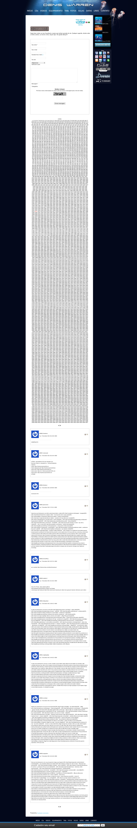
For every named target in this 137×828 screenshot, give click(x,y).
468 (40, 146)
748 (77, 161)
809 (52, 165)
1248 (51, 194)
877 (42, 169)
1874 (48, 240)
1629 (54, 222)
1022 (60, 178)
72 (32, 123)
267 (75, 133)
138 (54, 126)
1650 (60, 224)
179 (38, 129)
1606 (42, 221)
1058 (54, 180)
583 (84, 151)
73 (34, 123)
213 (61, 130)
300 (40, 136)
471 (47, 146)
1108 (33, 185)
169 (70, 127)
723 (75, 159)
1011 (83, 176)
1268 (54, 196)
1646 (48, 224)
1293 (71, 197)
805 (42, 165)
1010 (80, 176)
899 (38, 171)
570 (54, 151)
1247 (48, 194)
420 (40, 143)
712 (49, 159)
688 (49, 158)
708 (40, 159)
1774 (33, 234)
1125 (81, 185)
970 (35, 175)
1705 (54, 228)
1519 (65, 214)
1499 (63, 213)
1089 (33, 183)
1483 (71, 211)
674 (73, 157)
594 (54, 153)
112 (51, 125)
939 (75, 172)
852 (40, 168)
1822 (63, 236)
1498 (60, 213)
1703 (48, 228)
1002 (56, 176)
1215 (65, 192)
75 (37, 123)
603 (75, 153)
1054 (42, 180)
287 (66, 134)
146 (73, 126)
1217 (71, 192)
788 (59, 164)
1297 (83, 197)
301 (42, 136)
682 (35, 158)
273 (33, 134)
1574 (60, 218)
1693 (74, 227)
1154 (54, 187)
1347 (63, 201)
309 (61, 136)
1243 (36, 194)
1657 (80, 224)
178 (35, 129)
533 (80, 148)
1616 (71, 221)
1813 (36, 236)
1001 (53, 176)
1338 (36, 201)
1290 (63, 197)
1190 (48, 190)
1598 (74, 220)
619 (56, 154)
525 (61, 148)
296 (87, 134)
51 (54, 122)
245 (80, 132)
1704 (51, 228)
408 (68, 141)
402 (54, 141)
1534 (54, 215)
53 (57, 122)
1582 (83, 218)
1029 (80, 178)
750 (82, 161)
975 (47, 175)
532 (77, 148)
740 (59, 161)
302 (45, 136)
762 (54, 162)
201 (33, 130)
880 (49, 169)
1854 (45, 239)
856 (49, 168)
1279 (86, 196)
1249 (54, 194)
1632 (63, 222)
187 (56, 129)
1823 (65, 236)
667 (56, 157)
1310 (66, 199)
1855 (48, 239)
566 (45, 151)
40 (35, 122)
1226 (42, 193)
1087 (83, 182)
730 (35, 161)
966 (82, 173)
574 (63, 151)
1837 (51, 238)
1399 (48, 206)
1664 (45, 225)
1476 (51, 211)
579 (75, 151)
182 (45, 129)
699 (75, 158)
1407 (72, 206)
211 (56, 130)
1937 (65, 245)
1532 (48, 215)
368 (87, 139)
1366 (63, 203)
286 (63, 134)
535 (84, 148)
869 (80, 168)
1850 (33, 239)
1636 (74, 222)
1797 (45, 235)
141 (61, 126)
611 (38, 154)
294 (82, 134)
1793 (33, 235)
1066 (77, 180)
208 (49, 130)
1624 (39, 222)
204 (40, 130)
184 (49, 129)
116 (60, 125)
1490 (36, 213)
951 (47, 173)
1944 (86, 245)
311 (66, 136)
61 (70, 122)
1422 (60, 207)
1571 (51, 218)
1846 (77, 238)
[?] (42, 54)
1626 (45, 222)
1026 (71, 178)
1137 (60, 186)
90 (62, 123)
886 (63, 169)
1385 (63, 204)
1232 (60, 193)
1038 (51, 179)
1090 (36, 183)
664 (49, 157)
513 (33, 148)
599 (66, 153)
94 (69, 123)
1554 (57, 217)
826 (35, 166)
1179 (71, 189)
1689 (63, 227)
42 (39, 122)
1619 (80, 221)
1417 (45, 207)
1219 (77, 192)
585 (33, 153)
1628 (51, 222)
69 (84, 122)
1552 (51, 217)
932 (59, 172)
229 (42, 132)
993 (33, 176)
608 (87, 153)
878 (45, 169)
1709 (66, 228)
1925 (86, 243)
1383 (57, 204)
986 (73, 175)
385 (70, 140)
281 (52, 134)
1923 (80, 243)
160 (49, 127)
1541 (74, 215)
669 (61, 157)
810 (54, 165)
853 (42, 168)
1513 (48, 214)
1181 (77, 189)
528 (68, 148)
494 (45, 147)
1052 (36, 180)
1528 (36, 215)
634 (35, 155)
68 (82, 122)
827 (38, 166)
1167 (37, 189)
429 (61, 143)
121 (71, 125)
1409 (78, 206)
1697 (86, 227)
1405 (66, 206)
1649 (57, 224)
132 (40, 126)
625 (70, 154)
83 (51, 123)
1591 (54, 220)
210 (54, 130)
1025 (68, 178)
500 (59, 147)
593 (52, 153)
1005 (65, 176)
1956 (65, 246)
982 (63, 175)
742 (63, 161)
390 (82, 140)
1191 (51, 190)
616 (49, 154)
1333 (77, 200)
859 (56, 168)
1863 (71, 239)
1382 (54, 204)
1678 (86, 225)
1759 (45, 232)
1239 (80, 193)
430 (63, 143)
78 (42, 123)
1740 (45, 231)
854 (45, 168)
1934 (57, 245)
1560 (74, 217)
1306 (54, 199)
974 (45, 175)
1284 (45, 197)
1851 (36, 239)
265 (70, 133)
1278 (83, 196)
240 (68, 132)
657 (33, 157)
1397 (42, 206)
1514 (51, 214)
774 (82, 162)
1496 (54, 213)
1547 (36, 217)
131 (38, 126)
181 (42, 129)
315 (75, 136)
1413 (33, 207)
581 (80, 151)
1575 (63, 218)
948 (40, 173)
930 (54, 172)
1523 (77, 214)
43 (40, 122)
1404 (63, 206)
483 (75, 146)
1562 (80, 217)
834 (54, 166)
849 (33, 168)
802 (35, 165)
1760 (48, 232)
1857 (54, 239)
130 (35, 126)
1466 (77, 210)
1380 (48, 204)
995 (38, 176)
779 (38, 164)
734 (45, 161)
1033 (36, 179)
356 (59, 139)
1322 (45, 200)
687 (47, 158)
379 (56, 140)
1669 (60, 225)
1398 (45, 206)
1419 (51, 207)
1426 (71, 207)
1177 (65, 189)
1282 (39, 197)
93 (67, 123)
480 (68, 146)
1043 (65, 179)
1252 (63, 194)
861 (61, 168)
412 (77, 141)
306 (54, 136)
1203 (86, 190)
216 (68, 130)
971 (38, 175)
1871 (39, 240)
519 (47, 148)
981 (61, 175)
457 (70, 144)
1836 (48, 238)
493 (42, 147)
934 (63, 172)
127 (85, 125)
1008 (74, 176)
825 (33, 166)
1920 (71, 243)
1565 (33, 218)
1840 (60, 238)
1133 (48, 186)
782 (45, 164)
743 (66, 161)
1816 (45, 236)
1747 (65, 231)
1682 (42, 227)
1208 (45, 192)
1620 (83, 221)
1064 (71, 180)
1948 (42, 246)
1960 (77, 246)
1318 (33, 200)
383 (66, 140)
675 (75, 157)
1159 (68, 187)
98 (76, 123)
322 (35, 137)
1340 (42, 201)
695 (66, 158)
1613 (63, 221)
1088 (86, 182)
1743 (54, 231)
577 (70, 151)
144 (68, 126)
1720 (42, 229)
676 (77, 157)
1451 (33, 210)
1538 (65, 215)
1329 (65, 200)
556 (77, 150)
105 (35, 125)
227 (38, 132)
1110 (38, 185)
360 (68, 139)
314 (73, 136)
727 (84, 159)
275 (38, 134)
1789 (77, 234)
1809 (80, 235)
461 (80, 144)
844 (77, 166)
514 (35, 148)
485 (80, 146)
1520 (68, 214)
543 (47, 150)
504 (68, 147)
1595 (65, 220)
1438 (51, 208)
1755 (33, 232)
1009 (77, 176)
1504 (77, 213)
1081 (65, 182)
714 (54, 159)
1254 (68, 194)
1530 (42, 215)
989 (80, 175)
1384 (60, 204)
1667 (54, 225)
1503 (74, 213)
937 (70, 172)
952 (49, 173)
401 (52, 141)
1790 (80, 234)
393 (33, 141)
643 (56, 155)
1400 (51, 206)
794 (73, 164)
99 (77, 123)
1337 (33, 201)
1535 (57, 215)
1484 (74, 211)
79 (44, 123)
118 (64, 125)
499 (56, 147)
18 (55, 120)
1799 (51, 235)
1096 (54, 183)
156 (40, 127)
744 (68, 161)
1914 (54, 243)
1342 (48, 201)
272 (87, 133)
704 (87, 158)
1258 (80, 194)
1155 (57, 187)
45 (44, 122)
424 (49, 143)
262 (63, 133)
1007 (71, 176)
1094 (48, 183)
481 (70, 146)
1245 (42, 194)
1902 (74, 242)
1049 (83, 179)
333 (61, 137)
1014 (36, 178)
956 (59, 173)
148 (77, 126)
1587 (42, 220)
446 (45, 144)
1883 (74, 240)
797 (80, 164)
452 (59, 144)
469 (42, 146)
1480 (63, 211)
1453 (39, 210)
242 (73, 132)
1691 (68, 227)
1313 (74, 199)
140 (59, 126)
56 (62, 122)
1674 (74, 225)
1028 (77, 178)
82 (49, 123)
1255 (71, 194)
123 (76, 125)
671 (66, 157)
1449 (83, 208)
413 (80, 141)
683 (38, 158)
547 (56, 150)
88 (59, 123)
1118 (61, 185)
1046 (74, 179)
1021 (57, 178)
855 (47, 168)
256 (49, 133)
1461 (63, 210)
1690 (65, 227)
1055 (45, 180)
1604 (36, 221)
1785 (65, 234)
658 (35, 157)
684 (40, 158)
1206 (39, 192)
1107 (86, 183)
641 (52, 155)
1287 (54, 197)
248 (87, 132)
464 (87, 144)
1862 (68, 239)
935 (66, 172)
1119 (64, 185)
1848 (83, 238)
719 (66, 159)
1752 (80, 231)
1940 (74, 245)
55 (60, 122)
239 (66, 132)
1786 (68, 234)
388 (77, 140)
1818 (51, 236)
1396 (39, 206)
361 (70, 139)
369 (33, 140)
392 (87, 140)
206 (45, 130)
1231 (57, 193)
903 (47, 171)
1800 (54, 235)
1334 (80, 200)
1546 (33, 217)
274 (35, 134)
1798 (48, 235)
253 (42, 133)
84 (52, 123)
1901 (71, 242)
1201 (80, 190)
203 (38, 130)
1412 (86, 206)
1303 (45, 199)
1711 (72, 228)
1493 (45, 213)
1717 (33, 229)
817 (70, 165)
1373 (83, 203)
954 (54, 173)
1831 (33, 238)
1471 (36, 211)
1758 (42, 232)
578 (73, 151)
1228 (48, 193)
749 (80, 161)
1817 (48, 236)
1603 (33, 221)
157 (42, 127)
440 (87, 143)
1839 (57, 238)
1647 (51, 224)
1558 (68, 217)
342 (82, 137)
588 (40, 153)
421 (42, 143)
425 (52, 143)
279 (47, 134)
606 (82, 153)
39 (33, 122)
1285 (48, 197)
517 (42, 148)
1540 (71, 215)
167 (66, 127)
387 (75, 140)
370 (35, 140)
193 (70, 129)
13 (46, 120)
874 (35, 169)
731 (38, 161)
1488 (86, 211)
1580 (77, 218)
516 (40, 148)
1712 (74, 228)
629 (80, 154)
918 (82, 171)
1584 (33, 220)
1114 (50, 185)
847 (84, 166)
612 (40, 154)
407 (66, 141)
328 (49, 137)
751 (84, 161)
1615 (68, 221)
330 (54, 137)
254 (45, 133)
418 (35, 143)
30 (75, 120)
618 (54, 154)
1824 (68, 236)
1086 (80, 182)
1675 (77, 225)
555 (75, 150)
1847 (80, 238)
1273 (68, 196)
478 (63, 146)
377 (52, 140)
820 (77, 165)
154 (35, 127)
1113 (47, 185)
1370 (74, 203)
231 (47, 132)
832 (49, 166)
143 (66, 126)
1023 (63, 178)
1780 (51, 234)
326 (45, 137)
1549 (42, 217)
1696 (83, 227)
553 (70, 150)
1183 (83, 189)
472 (49, 146)
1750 (74, 231)
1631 (60, 222)
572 (59, 151)
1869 (33, 240)
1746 (63, 231)
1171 (48, 189)
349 (42, 139)
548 (59, 150)
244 (77, 132)
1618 (77, 221)
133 (42, 126)
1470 (33, 211)
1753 (83, 231)
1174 (57, 189)
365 (80, 139)
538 (35, 150)
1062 (65, 180)
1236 (71, 193)
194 (73, 129)
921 (33, 172)
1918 (65, 243)
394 (35, 141)
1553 (54, 217)
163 (56, 127)
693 (61, 158)
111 (48, 125)
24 (65, 120)
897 (33, 171)
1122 (72, 185)
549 (61, 150)
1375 (33, 204)
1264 (42, 196)
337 (70, 137)
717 (61, 159)
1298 (86, 197)
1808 (78, 235)
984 (68, 175)
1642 (36, 224)
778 (35, 164)
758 (45, 162)
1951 (51, 246)
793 (70, 164)
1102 (72, 183)
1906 (86, 242)
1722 (48, 229)
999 (47, 176)
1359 (42, 203)
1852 (39, 239)
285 (61, 134)
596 (59, 153)
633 (33, 155)
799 (84, 164)
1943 (83, 245)
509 (80, 147)
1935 (60, 245)
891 (75, 169)
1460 (60, 210)
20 (58, 120)
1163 (80, 187)
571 (56, 151)
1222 (86, 192)
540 (40, 150)
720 (68, 159)
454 (63, 144)
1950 (48, 246)
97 (74, 123)
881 (52, 169)
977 (52, 175)
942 (82, 172)
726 (82, 159)
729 (33, 161)
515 (38, 148)
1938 (68, 245)
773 (80, 162)
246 (82, 132)
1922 (77, 243)
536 (87, 148)
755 (38, 162)
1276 (77, 196)
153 (33, 127)
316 (77, 136)
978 (54, 175)
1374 (86, 203)
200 (87, 129)
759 (47, 162)
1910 (42, 243)
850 (35, 168)
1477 (54, 211)
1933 (54, 245)
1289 (60, 197)
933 (61, 172)
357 (61, 139)
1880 (65, 240)
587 (38, 153)
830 (45, 166)
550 (63, 150)
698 (73, 158)
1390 (77, 204)
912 (68, 171)
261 (61, 133)
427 (56, 143)
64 (75, 122)
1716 (86, 228)
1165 (86, 187)
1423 (63, 207)
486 (82, 146)
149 (80, 126)
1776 (39, 234)
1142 (74, 186)
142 (63, 126)
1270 (60, 196)
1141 (71, 186)
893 (80, 169)
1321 (42, 200)
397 (42, 141)
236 (59, 132)
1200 (77, 190)
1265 (45, 196)
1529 (39, 215)
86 (56, 123)
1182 (80, 189)
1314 (77, 199)
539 (38, 150)
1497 (57, 213)
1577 (68, 218)
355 (56, 139)
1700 (39, 228)
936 (68, 172)
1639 (83, 222)
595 (56, 153)
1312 (71, 199)
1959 (74, 246)
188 (59, 129)
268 (77, 133)
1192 (54, 190)
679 (84, 157)
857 (52, 168)
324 (40, 137)
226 (35, 132)
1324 (51, 200)
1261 (33, 196)
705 (33, 159)
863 (66, 168)
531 (75, 148)
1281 (36, 197)
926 (45, 172)
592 (49, 153)
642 (54, 155)
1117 (58, 185)
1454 (42, 210)
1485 (77, 211)
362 (73, 139)
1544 (83, 215)
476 (59, 146)
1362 (51, 203)
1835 (45, 238)
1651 (63, 224)
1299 (33, 199)
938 (73, 172)
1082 (68, 182)
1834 (42, 238)
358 (63, 139)
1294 (74, 197)
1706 (57, 228)
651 (75, 155)
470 (45, 146)
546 (54, 150)
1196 (65, 190)
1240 (83, 193)
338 (73, 137)
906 (54, 171)
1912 (48, 243)
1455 (45, 210)
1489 (33, 213)
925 (42, 172)
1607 (45, 221)
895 (84, 169)
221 (80, 130)
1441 (60, 208)
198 (82, 129)
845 (80, 166)
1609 (51, 221)
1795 (39, 235)
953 (52, 173)
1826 (74, 236)
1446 (74, 208)
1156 (60, 187)
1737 (36, 231)
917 (80, 171)
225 (33, 132)
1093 (45, 183)
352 (49, 139)
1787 (71, 234)
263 (66, 133)
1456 (48, 210)
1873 (45, 240)
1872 (42, 240)
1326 (57, 200)
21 (60, 120)
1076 (51, 182)
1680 (36, 227)
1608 (48, 221)
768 (68, 162)
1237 (74, 193)
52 (55, 122)
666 (54, 157)
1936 (63, 245)
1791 (83, 234)
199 (84, 129)
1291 (65, 197)
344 (87, 137)
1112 (44, 185)
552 (68, 150)
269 (80, 133)
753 (33, 162)
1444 (68, 208)
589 (42, 153)
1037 (48, 179)
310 (63, 136)
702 (82, 158)
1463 (68, 210)
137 (52, 126)
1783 (60, 234)
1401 (54, 206)
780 (40, 164)
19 (57, 120)
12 (45, 120)
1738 (39, 231)
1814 (39, 236)
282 (54, 134)
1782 (57, 234)
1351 (74, 201)
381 (61, 140)
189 (61, 129)
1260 (86, 194)
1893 (48, 242)
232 (49, 132)
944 (87, 172)
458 (73, 144)
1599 (77, 220)
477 (61, 146)
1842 (65, 238)
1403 (60, 206)
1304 (48, 199)
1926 (33, 245)
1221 (83, 192)
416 (87, 141)
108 (42, 125)
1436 (45, 208)
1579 (74, 218)
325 (42, 137)
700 (77, 158)
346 (35, 139)
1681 (39, 227)
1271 (63, 196)
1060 (60, 180)
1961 (80, 246)
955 (56, 173)
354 (54, 139)
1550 (45, 217)
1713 (77, 228)
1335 (83, 200)
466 (35, 146)
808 (49, 165)
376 (49, 140)
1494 (48, 213)
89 (61, 123)
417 (33, 143)
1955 (63, 246)
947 (38, 173)
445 (42, 144)
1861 (65, 239)
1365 (60, 203)
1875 (51, 240)
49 (50, 122)
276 (40, 134)
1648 (54, 224)
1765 (63, 232)
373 (42, 140)
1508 (33, 214)
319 (84, 136)
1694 (77, 227)
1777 (42, 234)
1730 (71, 229)
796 (77, 164)
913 (70, 171)
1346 (60, 201)
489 (33, 147)
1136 (57, 186)
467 (38, 146)
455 (66, 144)
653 (80, 155)
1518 (63, 214)
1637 (77, 222)
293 (80, 134)
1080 (63, 182)
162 (54, 127)
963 (75, 173)
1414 (36, 207)
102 (84, 123)
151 (84, 126)
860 (59, 168)
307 (56, 136)
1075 (48, 182)
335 (66, 137)
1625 (42, 222)
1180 (74, 189)
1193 (57, 190)
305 (52, 136)
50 (52, 122)
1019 (51, 178)
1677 (83, 225)
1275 (74, 196)
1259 (83, 194)
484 (77, 146)
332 (59, 137)
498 (54, 147)
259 (56, 133)
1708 (63, 228)
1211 (54, 192)
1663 (42, 225)
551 (66, 150)
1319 (36, 200)
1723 (51, 229)
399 (47, 141)
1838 (54, 238)
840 (68, 166)
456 (68, 144)
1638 (80, 222)
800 (87, 164)
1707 (60, 228)
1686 (54, 227)
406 (63, 141)
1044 (68, 179)
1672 (68, 225)
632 (87, 154)
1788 (74, 234)
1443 (65, 208)
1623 (36, 222)
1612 (60, 221)
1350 (71, 201)
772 (77, 162)
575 (66, 151)
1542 (77, 215)
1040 (57, 179)
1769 (74, 232)
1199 (74, 190)
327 (47, 137)
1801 (57, 235)
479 (66, 146)
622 (63, 154)
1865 (77, 239)
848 (87, 166)
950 (45, 173)
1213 (60, 192)
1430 (83, 207)
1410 (80, 206)
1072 (39, 182)
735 (47, 161)
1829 (83, 236)
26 (68, 120)
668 (59, 157)
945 (33, 173)
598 (63, 153)
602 (73, 153)
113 (53, 125)
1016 (42, 178)
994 (36, 176)
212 (59, 130)
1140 (68, 186)
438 (82, 143)
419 (38, 143)
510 (82, 147)
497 (52, 147)
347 (38, 139)
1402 (57, 206)
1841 (63, 238)
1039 (54, 179)
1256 (74, 194)
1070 (33, 182)
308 (59, 136)
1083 (71, 182)
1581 (80, 218)
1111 (41, 185)
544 (49, 150)
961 (70, 173)
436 (77, 143)
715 (56, 159)
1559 (71, 217)
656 (87, 155)
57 (64, 122)
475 (56, 146)
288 (68, 134)
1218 (74, 192)
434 (73, 143)
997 (43, 176)
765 (61, 162)
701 (80, 158)
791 (66, 164)
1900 (68, 242)
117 (62, 125)
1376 (36, 204)
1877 (57, 240)
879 (47, 169)
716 (59, 159)
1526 (86, 214)
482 (73, 146)
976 (49, 175)
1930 (45, 245)
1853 (42, 239)
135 (47, 126)
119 (66, 125)
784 (49, 164)
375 (47, 140)
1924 (83, 243)
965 (80, 173)
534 (82, 148)
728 (87, 159)
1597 (71, 220)
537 (33, 150)
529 (70, 148)
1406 (69, 206)
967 (84, 173)
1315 (80, 199)
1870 (36, 240)
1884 (77, 240)
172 (77, 127)
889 (70, 169)
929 (52, 172)
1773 (86, 232)
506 (73, 147)
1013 (33, 178)
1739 (42, 231)
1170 (45, 189)
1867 (83, 239)
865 (70, 168)
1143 (77, 186)
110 (46, 125)
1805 (69, 235)
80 (46, 123)
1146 (86, 186)
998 (45, 176)
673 (70, 157)
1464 (71, 210)
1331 (71, 200)
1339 (39, 201)
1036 (45, 179)
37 (87, 120)
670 (63, 157)
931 (56, 172)
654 (82, 155)
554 (73, 150)
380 (59, 140)
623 (66, 154)
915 (75, 171)
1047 (77, 179)
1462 (65, 210)
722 (73, 159)
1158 (65, 187)
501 (61, 147)
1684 (48, 227)
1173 (54, 189)
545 (52, 150)
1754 (86, 231)
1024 (65, 178)
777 (33, 164)
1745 (60, 231)
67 (80, 122)
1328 (63, 200)
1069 (86, 180)
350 (45, 139)
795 (75, 164)
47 (47, 122)
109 (44, 125)
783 (47, 164)
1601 (83, 220)
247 (84, 132)
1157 (63, 187)
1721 (45, 229)
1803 (63, 235)
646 (63, 155)
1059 (57, 180)
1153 (51, 187)
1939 (71, 245)
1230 (54, 193)
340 (77, 137)
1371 (77, 203)
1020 (54, 178)
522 (54, 148)
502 (63, 147)
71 (87, 122)
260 (59, 133)
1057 (51, 180)
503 (66, 147)
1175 (60, 189)
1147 (34, 187)
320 (87, 136)
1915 (57, 243)
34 (82, 120)
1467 (80, 210)
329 (52, 137)
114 (55, 125)
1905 (83, 242)
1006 (68, 176)
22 (62, 120)
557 (80, 150)
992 (87, 175)
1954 (60, 246)
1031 (86, 178)
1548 (39, 217)
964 (77, 173)
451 (56, 144)
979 (56, 175)
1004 (62, 176)
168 (68, 127)
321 (33, 137)
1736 (33, 231)
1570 (48, 218)
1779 (48, 234)
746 (73, 161)
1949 (45, 246)
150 (82, 126)
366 (82, 139)
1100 (66, 183)
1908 (36, 243)
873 (33, 169)
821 (80, 165)
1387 (68, 204)
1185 (33, 190)
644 (59, 155)
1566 (36, 218)
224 (87, 130)
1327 (60, 200)
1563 (83, 217)
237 (61, 132)
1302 (42, 199)
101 (82, 123)
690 (54, 158)
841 (70, 166)
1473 (42, 211)
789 (61, 164)
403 (56, 141)
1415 (39, 207)
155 (38, 127)
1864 (74, 239)
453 (61, 144)
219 (75, 130)
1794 (36, 235)
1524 (80, 214)
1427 (74, 207)
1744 (57, 231)
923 (38, 172)
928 (49, 172)
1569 (45, 218)
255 (47, 133)
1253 (65, 194)
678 (82, 157)
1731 (74, 229)
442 (35, 144)
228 (40, 132)
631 (84, 154)
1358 (39, 203)
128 (87, 125)
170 (73, 127)
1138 (63, 186)
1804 (66, 235)
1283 (42, 197)
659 (38, 157)
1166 (34, 189)
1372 (80, 203)
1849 (86, 238)
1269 (57, 196)
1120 (66, 185)
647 (66, 155)
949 (42, 173)
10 (41, 120)
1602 (86, 220)
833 (52, 166)
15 (50, 120)
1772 (83, 232)
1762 (54, 232)
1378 (42, 204)
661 (42, 157)
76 (39, 123)
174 (82, 127)
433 (70, 143)
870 (82, 168)
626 (73, 154)
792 (68, 164)
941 (80, 172)
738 (54, 161)
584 (87, 151)
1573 (57, 218)
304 (49, 136)
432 (68, 143)
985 (70, 175)
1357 (36, 203)
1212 (57, 192)
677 (80, 157)
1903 (77, 242)
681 (33, 158)
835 (56, 166)
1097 (57, 183)
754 (35, 162)
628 (77, 154)
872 (87, 168)
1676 (80, 225)
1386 (65, 204)
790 (63, 164)
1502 (71, 213)
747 (75, 161)
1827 (77, 236)
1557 (65, 217)
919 (84, 171)
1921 (74, 243)
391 (84, 140)
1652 (65, 224)
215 (66, 130)
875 (38, 169)
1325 (54, 200)
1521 (71, 214)
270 (82, 133)
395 (38, 141)
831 (47, 166)
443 (38, 144)
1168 (39, 189)
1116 (55, 185)
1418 (48, 207)
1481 (65, 211)
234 (54, 132)
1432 (33, 208)
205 (42, 130)
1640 (86, 222)
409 (70, 141)
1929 (42, 245)
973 (42, 175)
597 (61, 153)
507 (75, 147)
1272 (65, 196)
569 (52, 151)
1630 (57, 222)
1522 (74, 214)
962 (73, 173)
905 (52, 171)
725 (80, 159)
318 (82, 136)
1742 (51, 231)
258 (54, 133)
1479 (60, 211)
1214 (63, 192)
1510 (39, 214)
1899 (65, 242)
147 (75, 126)
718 (63, 159)
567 (47, 151)
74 (36, 123)
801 (33, 165)
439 (84, 143)
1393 (86, 204)
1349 (68, 201)
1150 (42, 187)
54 (59, 122)
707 (38, 159)
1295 (77, 197)
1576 (65, 218)
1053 (39, 180)
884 (59, 169)
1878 (60, 240)
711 (47, 159)
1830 (86, 236)
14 (48, 120)
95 (71, 123)
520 (49, 148)
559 (84, 150)
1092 (42, 183)
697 (70, 158)
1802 (60, 235)
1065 (74, 180)
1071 (36, 182)
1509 (36, 214)
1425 (68, 207)
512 (87, 147)
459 (75, 144)
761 (52, 162)
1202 (83, 190)
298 (35, 136)
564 (40, 151)
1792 (86, 234)
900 (40, 171)
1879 (63, 240)
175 (84, 127)
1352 (77, 201)
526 (63, 148)
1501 (68, 213)
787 (56, 164)
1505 (80, 213)
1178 (68, 189)
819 (75, 165)
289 (70, 134)
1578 (71, 218)
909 (61, 171)
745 (70, 161)
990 (82, 175)
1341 (45, 201)
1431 (86, 207)
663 (47, 157)
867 (75, 168)
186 (54, 129)
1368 (68, 203)
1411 (83, 206)
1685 (51, 227)
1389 (74, 204)
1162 (77, 187)
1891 (42, 242)
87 (57, 123)
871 (84, 168)
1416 (42, 207)
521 (52, 148)
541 (42, 150)
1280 (33, 197)
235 (56, 132)
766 (63, 162)
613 (42, 154)
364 (77, 139)
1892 (45, 242)
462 (82, 144)
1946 (36, 246)
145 (70, 126)
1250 (57, 194)
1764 (60, 232)
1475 (48, 211)
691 (56, 158)
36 (85, 120)
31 (77, 120)
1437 (48, 208)
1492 (42, 213)
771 (75, 162)
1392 (83, 204)
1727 (63, 229)
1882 (71, 240)
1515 (54, 214)
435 (75, 143)
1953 (57, 246)
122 (73, 125)
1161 (74, 187)
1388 (71, 204)
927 (47, 172)
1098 (60, 183)
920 (87, 171)
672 (68, 157)
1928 (39, 245)
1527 (33, 215)
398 (45, 141)
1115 (52, 185)
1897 (60, 242)
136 (49, 126)
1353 (80, 201)
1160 (71, 187)
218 (73, 130)
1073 (42, 182)
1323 (48, 200)
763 (56, 162)
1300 (36, 199)
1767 (68, 232)
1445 (71, 208)
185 (52, 129)
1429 (80, 207)
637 (42, 155)
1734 (83, 229)
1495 (51, 213)
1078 (57, 182)
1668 (57, 225)
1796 (42, 235)
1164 (83, 187)
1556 (63, 217)
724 (77, 159)
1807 (75, 235)
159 (47, 127)
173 (80, 127)
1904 (80, 242)
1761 (51, 232)
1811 (86, 235)
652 (77, 155)
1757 (39, 232)
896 (87, 169)
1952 (54, 246)
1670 (63, 225)
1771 (80, 232)
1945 (33, 246)
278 (45, 134)
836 (59, 166)
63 (74, 122)
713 (52, 159)
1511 (42, 214)
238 (63, 132)
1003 (59, 176)
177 (33, 129)
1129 (37, 186)
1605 (39, 221)
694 (63, 158)
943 (84, 172)
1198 (71, 190)
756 (40, 162)
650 (73, 155)
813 (61, 165)
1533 (51, 215)
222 (82, 130)
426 (54, 143)
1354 (83, 201)
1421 (57, 207)
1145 (83, 186)
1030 (83, 178)
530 (73, 148)
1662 (39, 225)
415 (84, 141)
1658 (83, 224)
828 (40, 166)
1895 (54, 242)
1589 (48, 220)
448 (49, 144)
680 (87, 157)
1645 (45, 224)
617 (52, 154)
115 (57, 125)
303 (47, 136)
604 (77, 153)
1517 (60, 214)
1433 (36, 208)
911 (66, 171)
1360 (45, 203)
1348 (65, 201)
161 (52, 127)
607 (84, 153)
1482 (68, 211)
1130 (39, 186)
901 (42, 171)
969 (33, 175)
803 (38, 165)
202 (35, 130)
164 (59, 127)
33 (80, 120)
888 (68, 169)
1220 (80, 192)
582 (82, 151)
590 (45, 153)
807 (47, 165)
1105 (80, 183)
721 (70, 159)
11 (43, 120)
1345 (57, 201)
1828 (80, 236)
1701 (42, 228)
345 (33, 139)
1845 (74, 238)
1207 (42, 192)
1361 (48, 203)
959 (66, 173)
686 (45, 158)
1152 (48, 187)
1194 (59, 190)
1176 (63, 189)
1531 (45, 215)
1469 (86, 210)
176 (87, 127)
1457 (51, 210)
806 (45, 165)
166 (63, 127)
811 (56, 165)
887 (66, 169)
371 (38, 140)
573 (61, 151)
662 (45, 157)
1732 (77, 229)
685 (42, 158)
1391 (80, 204)
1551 (48, 217)
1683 (45, 227)
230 (45, 132)
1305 (51, 199)
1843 (68, 238)
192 (68, 129)
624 (68, 154)
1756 (36, 232)
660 (40, 157)
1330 (68, 200)
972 (40, 175)
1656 (77, 224)
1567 (39, 218)
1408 (75, 206)
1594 (63, 220)
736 (49, 161)
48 (49, 122)
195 (75, 129)
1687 (57, 227)
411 (75, 141)
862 (63, 168)
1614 (65, 221)
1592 (57, 220)
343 (84, 137)
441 (33, 144)
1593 (60, 220)
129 (33, 126)
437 (80, 143)
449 (52, 144)
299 (38, 136)
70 (85, 122)
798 (82, 164)
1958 (71, 246)
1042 (63, 179)
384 (68, 140)
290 (73, 134)
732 (40, 161)
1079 (60, 182)
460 (77, 144)
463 (84, 144)
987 (75, 175)
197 (80, 129)
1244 (39, 194)
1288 (57, 197)
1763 (57, 232)
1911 (45, 243)
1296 (80, 197)
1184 (86, 189)
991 (84, 175)
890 (73, 169)
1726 (60, 229)
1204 (33, 192)
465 (33, 146)
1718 (36, 229)
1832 (36, 238)
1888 (33, 242)
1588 (45, 220)
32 (78, 120)
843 (75, 166)
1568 (42, 218)
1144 (80, 186)
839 (66, 166)
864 (68, 168)
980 (59, 175)
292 (77, 134)
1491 (39, 213)
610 (35, 154)
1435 (42, 208)
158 (45, 127)
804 (40, 165)
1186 (36, 190)
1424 (65, 207)
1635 (71, 222)
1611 (57, 221)
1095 (51, 183)
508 (77, 147)
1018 (48, 178)
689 (52, 158)
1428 (77, 207)
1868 (86, 239)
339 (75, 137)
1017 (45, 178)
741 (61, 161)
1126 (84, 185)
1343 (51, 201)
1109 (36, 185)
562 (35, 151)
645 (61, 155)
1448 (80, 208)
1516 (57, 214)
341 (80, 137)
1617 (74, 221)
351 (47, 139)
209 (52, 130)
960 (68, 173)
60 (69, 122)
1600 (80, 220)
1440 (57, 208)
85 (54, 123)
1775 (36, 234)
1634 (68, 222)
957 (61, 173)
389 (80, 140)
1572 (54, 218)
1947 (39, 246)
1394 (33, 206)
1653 (68, 224)
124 (78, 125)
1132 (45, 186)
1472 (39, 211)
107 (39, 125)
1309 (63, 199)
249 (33, 133)
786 (54, 164)
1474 (45, 211)
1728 (65, 229)
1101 (69, 183)
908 (59, 171)
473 (52, 146)
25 (67, 120)
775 (84, 162)
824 (87, 165)
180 (40, 129)
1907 (33, 243)
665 (52, 157)
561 (33, 151)
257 (52, 133)
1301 (39, 199)
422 (45, 143)
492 (40, 147)
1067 (80, 180)
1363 (54, 203)
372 (40, 140)
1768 (71, 232)
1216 (68, 192)
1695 (80, 227)
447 (47, 144)
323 (38, 137)
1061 (63, 180)
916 (77, 171)
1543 (80, 215)
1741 (48, 231)
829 (42, 166)
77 (41, 123)
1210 (51, 192)
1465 (74, 210)
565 (42, 151)
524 (59, 148)
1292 (68, 197)
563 (38, 151)
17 (53, 120)
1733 (80, 229)
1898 (63, 242)
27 (70, 120)
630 (82, 154)
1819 (54, 236)
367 (84, 139)
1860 (63, 239)
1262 (36, 196)
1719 (39, 229)
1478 (57, 211)
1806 (72, 235)
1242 (33, 194)
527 (66, 148)
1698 (33, 228)
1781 (54, 234)
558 (82, 150)
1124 (78, 185)
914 (73, 171)
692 (59, 158)
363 (75, 139)
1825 (71, 236)
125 (80, 125)
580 (77, 151)
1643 (39, 224)
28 (72, 120)
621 (61, 154)
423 (47, 143)
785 (52, 164)
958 (63, 173)
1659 (86, 224)
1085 (77, 182)
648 (68, 155)
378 (54, 140)
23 (63, 120)
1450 (86, 208)
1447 (77, 208)
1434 (39, 208)
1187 (39, 190)
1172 (51, 189)
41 (37, 122)
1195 (62, 190)
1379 (45, 204)
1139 (65, 186)
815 (66, 165)
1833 (39, 238)
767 (66, 162)
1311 (69, 199)
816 (68, 165)
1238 (77, 193)
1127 (87, 185)
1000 (50, 176)
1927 (36, 245)
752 (87, 161)
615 (47, 154)
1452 (36, 210)
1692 (71, 227)
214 (63, 130)
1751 (77, 231)
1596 (68, 220)
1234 (65, 193)
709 (42, 159)
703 (84, 158)
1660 (33, 225)
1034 (39, 179)
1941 (77, 245)
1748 (68, 231)
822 (82, 165)
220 (77, 130)
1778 (45, 234)
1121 (69, 185)
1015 (39, 178)
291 (75, 134)
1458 (54, 210)
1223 (33, 193)
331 (56, 137)
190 (63, 129)
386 (73, 140)
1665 (48, 225)
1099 (63, 183)
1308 (60, 199)
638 (45, 155)
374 (45, 140)
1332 (74, 200)
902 (45, 171)
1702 (45, 228)
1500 (65, 213)
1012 (86, 176)
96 (72, 123)
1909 (39, 243)
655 (84, 155)
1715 (83, 228)
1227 (45, 193)
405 (61, 141)
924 (40, 172)
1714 (80, 228)
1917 (63, 243)
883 (56, 169)
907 (56, 171)
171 (75, 127)
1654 (71, 224)
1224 (36, 193)
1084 (74, 182)
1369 (71, 203)
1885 (80, 240)
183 (47, 129)
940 (77, 172)
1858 (57, 239)
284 (59, 134)
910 (63, 171)
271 (84, 133)
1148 (37, 187)
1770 (77, 232)
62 (72, 122)
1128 (34, 186)
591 (47, 153)
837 (61, 166)
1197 (68, 190)
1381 (51, 204)
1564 (86, 217)
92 (66, 123)
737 (52, 161)
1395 (36, 206)
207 (47, 130)
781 (42, 164)
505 (70, 147)
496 (49, 147)
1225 (39, 193)
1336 (86, 200)
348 (40, 139)
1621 (86, 221)
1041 (60, 179)
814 (63, 165)
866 (73, 168)
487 (84, 146)
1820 (57, 236)
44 (42, 122)
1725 (57, 229)
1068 (83, 180)
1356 (33, 203)
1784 (63, 234)
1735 (86, 229)
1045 (71, 179)
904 (49, 171)
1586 (39, 220)
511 (84, 147)
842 (73, 166)
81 (47, 123)
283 (56, 134)
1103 (75, 183)
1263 (39, 196)
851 (38, 168)
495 (47, 147)
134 (45, 126)
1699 (36, 228)
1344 (54, 201)
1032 (33, 179)
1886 (83, 240)
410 (73, 141)
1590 (51, 220)
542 (45, 150)
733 (42, 161)
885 (61, 169)
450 (54, 144)
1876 (54, 240)
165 (61, 127)
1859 (60, 239)
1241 (86, 193)
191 (66, 129)
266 (73, 133)
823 (84, 165)
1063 (68, 180)
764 (59, 162)
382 (63, 140)
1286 (51, 197)
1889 (36, 242)
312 (68, 136)
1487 (83, 211)
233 (52, 132)
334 (63, 137)
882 (54, 169)
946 (35, 173)
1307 (57, 199)
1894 (51, 242)
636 (40, 155)
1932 (51, 245)
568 (49, 151)
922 (35, 172)
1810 (83, 235)
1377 (39, 204)
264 (68, 133)
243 (75, 132)
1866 (80, 239)
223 (84, 130)
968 (87, 173)
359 (66, 139)
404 (59, 141)
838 (63, 166)
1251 (60, 194)
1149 (39, 187)
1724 (54, 229)
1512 (45, 214)
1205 (36, 192)
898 (35, 171)
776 (87, 162)
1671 (65, 225)
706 (35, 159)
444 (40, 144)
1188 (42, 190)
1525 (83, 214)
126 (83, 125)
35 (83, 120)
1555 (60, 217)
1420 (54, 207)
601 (70, 153)
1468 (83, 210)
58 (65, 122)
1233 (63, 193)
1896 (57, 242)
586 (35, 153)
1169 (42, 189)
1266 (48, 196)
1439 (54, 208)
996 (40, 176)
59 (67, 122)
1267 (51, 196)
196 (77, 129)
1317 (86, 199)
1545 (86, 215)
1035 (42, 179)
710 (45, 159)
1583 (86, 218)
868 (77, 168)
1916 (60, 243)
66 (79, 122)
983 (66, 175)
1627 (48, 222)
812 (59, 165)
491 (38, 147)
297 (33, 136)
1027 (74, 178)
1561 (77, 217)
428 (59, 143)
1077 (54, 182)
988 (77, 175)
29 (73, 120)
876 (40, 169)
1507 (86, 213)
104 (32, 125)
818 (73, 165)
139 (56, 126)
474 (54, 146)
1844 (71, 238)
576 (68, 151)
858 (54, 168)
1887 (86, 240)
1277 (80, 196)
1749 (71, 231)
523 (56, 148)
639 (47, 155)
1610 (54, 221)
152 (87, 126)
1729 (68, 229)
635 (38, 155)
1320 (39, 200)
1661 (36, 225)
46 (45, 122)
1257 (77, 194)
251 (38, 133)
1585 (36, 220)
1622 (33, 222)
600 (68, 153)
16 (51, 120)
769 (70, 162)
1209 (48, 192)
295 (84, 134)
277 (42, 134)
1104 (77, 183)
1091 (39, 183)
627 (75, 154)
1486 (80, 211)
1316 (83, 199)
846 (82, 166)
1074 (45, 182)
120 (69, 125)
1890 (39, 242)
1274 (71, 196)
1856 (51, 239)
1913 (51, 243)
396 (40, 141)
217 (70, 130)
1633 (65, 222)
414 (82, 141)
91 (64, 123)
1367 (65, 203)
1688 (60, 227)
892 (77, 169)
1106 (83, 183)
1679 (33, 227)
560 (87, 150)
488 (87, 146)
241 (70, 132)
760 (49, 162)
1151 (45, 187)
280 (49, 134)
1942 (80, 245)
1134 (51, 186)
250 (35, 133)
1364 (57, 203)
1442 (63, 208)
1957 (68, 246)
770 (73, 162)
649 (70, 155)
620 (59, 154)
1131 (42, 186)
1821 (60, 236)
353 (52, 139)
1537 (63, 215)
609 (33, 154)
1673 (71, 225)
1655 (74, 224)
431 (66, 143)
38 (32, 122)
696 (68, 158)
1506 (83, 213)
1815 (42, 236)
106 (37, 125)
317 (80, 136)
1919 (68, 243)
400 (49, 141)
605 (80, 153)
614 (45, 154)
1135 (54, 186)
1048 (80, 179)
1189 (45, 190)
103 (87, 123)
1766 (65, 232)
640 (49, 155)
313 (70, 136)
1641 (33, 224)
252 (40, 133)
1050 (86, 179)
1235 (68, 193)
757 (42, 162)
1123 (75, 185)
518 (45, 148)
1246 (45, 194)
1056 (48, 180)
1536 (60, 215)
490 (35, 147)
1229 (51, 193)
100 (80, 123)
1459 (57, 210)
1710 (69, 228)
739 (56, 161)
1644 (42, 224)
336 (68, 137)
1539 (68, 215)
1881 (68, 240)
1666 (51, 225)
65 (77, 122)
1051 (33, 180)
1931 (48, 245)
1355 (86, 201)
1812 (33, 236)
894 (82, 169)
